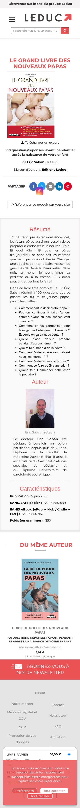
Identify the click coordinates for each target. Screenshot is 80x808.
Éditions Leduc (54, 170)
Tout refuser (40, 796)
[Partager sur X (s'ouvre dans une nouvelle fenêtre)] (42, 186)
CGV (22, 727)
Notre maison (22, 704)
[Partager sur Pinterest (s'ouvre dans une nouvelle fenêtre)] (68, 186)
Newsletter (57, 715)
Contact (58, 705)
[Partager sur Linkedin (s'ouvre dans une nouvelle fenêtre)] (59, 186)
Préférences (24, 791)
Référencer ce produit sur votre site (42, 205)
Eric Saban (35, 162)
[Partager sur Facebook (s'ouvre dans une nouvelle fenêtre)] (33, 186)
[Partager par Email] (50, 186)
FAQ (57, 726)
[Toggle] (9, 19)
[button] (31, 105)
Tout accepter (54, 791)
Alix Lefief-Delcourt (48, 647)
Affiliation (57, 737)
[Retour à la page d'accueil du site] (48, 18)
